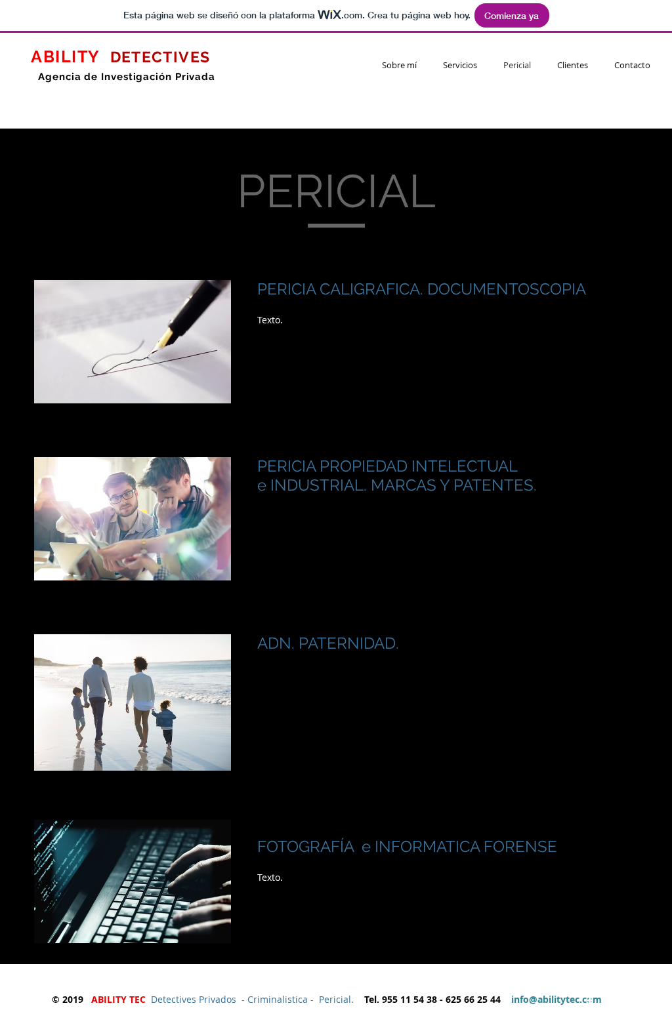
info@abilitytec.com (556, 999)
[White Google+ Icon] (634, 1001)
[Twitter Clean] (612, 1001)
